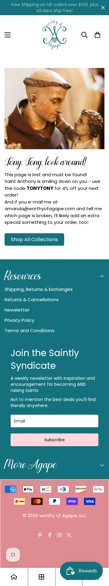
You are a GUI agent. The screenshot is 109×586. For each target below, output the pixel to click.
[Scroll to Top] (98, 554)
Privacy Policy (19, 320)
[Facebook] (49, 535)
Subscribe (54, 440)
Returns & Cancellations (32, 299)
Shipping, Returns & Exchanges (39, 289)
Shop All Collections (34, 239)
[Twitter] (69, 535)
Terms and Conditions (29, 330)
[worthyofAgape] (54, 35)
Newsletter (17, 310)
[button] (97, 35)
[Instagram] (59, 535)
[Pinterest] (40, 535)
